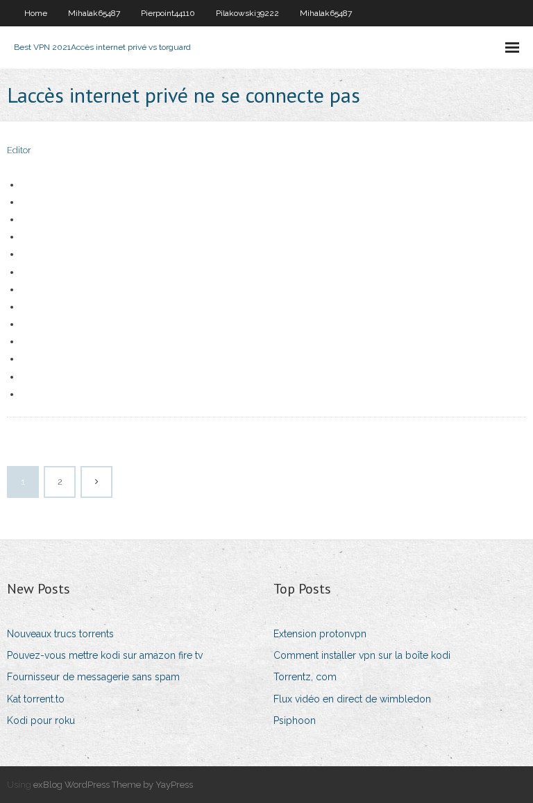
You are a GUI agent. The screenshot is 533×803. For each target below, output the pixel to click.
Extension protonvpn (319, 633)
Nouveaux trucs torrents (60, 633)
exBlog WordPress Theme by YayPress (113, 784)
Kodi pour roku (41, 720)
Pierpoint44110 (168, 13)
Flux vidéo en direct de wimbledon (352, 699)
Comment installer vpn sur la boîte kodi (361, 655)
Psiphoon (294, 720)
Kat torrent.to (36, 699)
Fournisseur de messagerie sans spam (93, 676)
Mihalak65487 (94, 13)
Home (35, 13)
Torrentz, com (305, 676)
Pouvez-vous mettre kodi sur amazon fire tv (105, 655)
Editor (19, 150)
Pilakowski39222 (247, 13)
